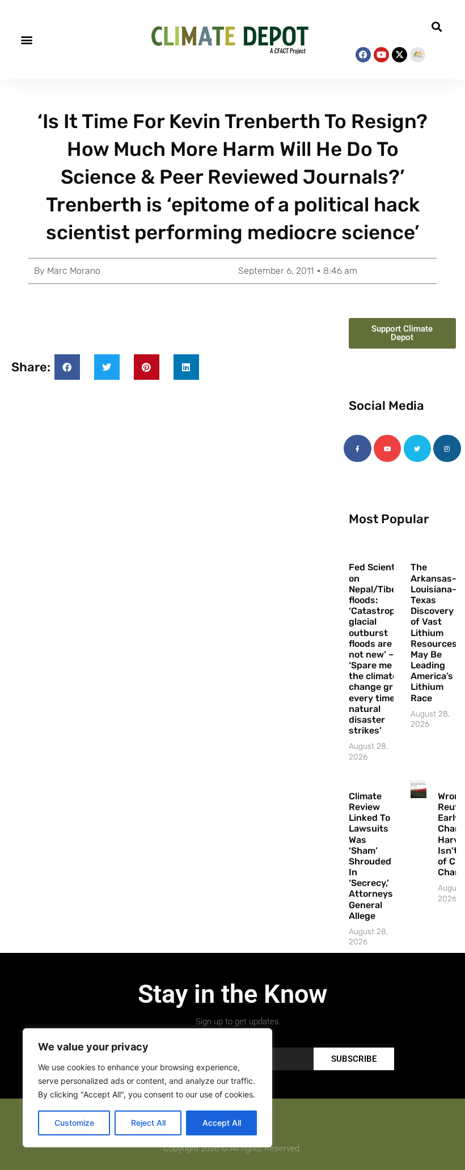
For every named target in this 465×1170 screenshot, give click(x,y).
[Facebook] (363, 54)
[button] (26, 40)
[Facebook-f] (357, 448)
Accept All (221, 1122)
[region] (147, 1087)
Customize (74, 1122)
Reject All (148, 1122)
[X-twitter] (399, 54)
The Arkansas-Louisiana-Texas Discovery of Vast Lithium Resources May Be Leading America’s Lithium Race (434, 632)
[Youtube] (381, 54)
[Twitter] (417, 448)
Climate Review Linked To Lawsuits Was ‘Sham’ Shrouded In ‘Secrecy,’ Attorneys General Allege (371, 856)
